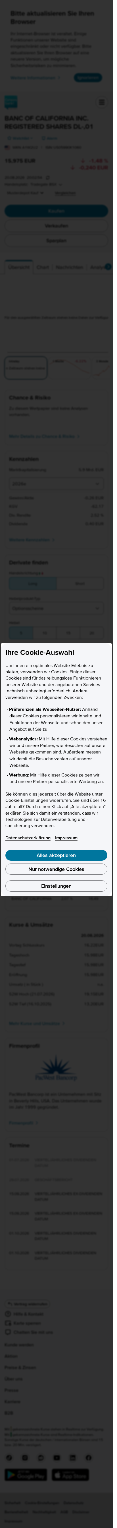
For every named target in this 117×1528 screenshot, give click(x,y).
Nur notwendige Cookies (56, 869)
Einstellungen (56, 886)
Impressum (66, 837)
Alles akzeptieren (56, 855)
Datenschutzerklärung (28, 837)
